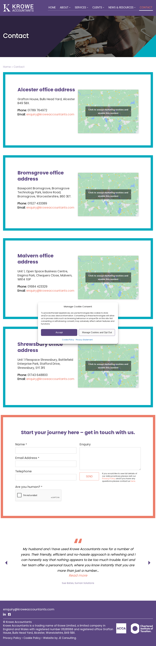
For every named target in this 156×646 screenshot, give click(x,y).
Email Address (27, 458)
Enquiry (85, 444)
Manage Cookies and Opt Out (97, 332)
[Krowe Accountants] (18, 8)
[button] (70, 7)
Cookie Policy (68, 339)
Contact (146, 7)
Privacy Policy (108, 478)
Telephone (23, 471)
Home (52, 7)
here (133, 481)
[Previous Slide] (6, 559)
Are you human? (28, 487)
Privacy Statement (84, 339)
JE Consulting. (67, 638)
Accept (59, 332)
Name (21, 444)
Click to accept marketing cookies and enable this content (108, 111)
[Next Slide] (149, 559)
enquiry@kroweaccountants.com (50, 114)
